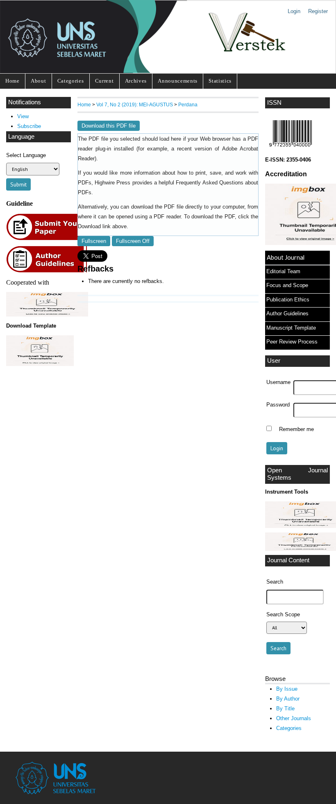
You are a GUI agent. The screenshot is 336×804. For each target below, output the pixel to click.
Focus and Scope (287, 285)
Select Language (26, 155)
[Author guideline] (48, 271)
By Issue (286, 689)
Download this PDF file (109, 126)
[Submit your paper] (49, 239)
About (38, 81)
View (23, 116)
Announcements (178, 81)
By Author (288, 699)
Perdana (188, 104)
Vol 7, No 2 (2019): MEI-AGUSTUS (134, 104)
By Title (285, 708)
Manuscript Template (291, 328)
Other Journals (293, 718)
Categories (70, 81)
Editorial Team (283, 271)
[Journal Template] (38, 350)
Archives (136, 81)
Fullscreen (94, 241)
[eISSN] (290, 149)
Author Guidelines (287, 313)
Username (278, 382)
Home (12, 81)
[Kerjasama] (47, 315)
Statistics (220, 81)
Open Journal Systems (297, 474)
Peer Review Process (292, 342)
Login (294, 11)
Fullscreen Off (133, 241)
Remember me (296, 429)
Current (104, 81)
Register (318, 11)
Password (278, 405)
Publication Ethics (287, 299)
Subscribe (29, 126)
